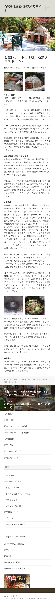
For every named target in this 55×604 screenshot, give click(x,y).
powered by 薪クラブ (11, 596)
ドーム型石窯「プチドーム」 (18, 494)
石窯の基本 (9, 414)
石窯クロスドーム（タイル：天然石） (32, 68)
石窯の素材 (9, 439)
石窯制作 (8, 556)
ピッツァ (9, 518)
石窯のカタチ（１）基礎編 (15, 426)
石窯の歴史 (9, 420)
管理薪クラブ (26, 380)
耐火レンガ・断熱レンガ (14, 562)
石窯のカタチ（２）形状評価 (16, 432)
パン (8, 530)
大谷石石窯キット (13, 500)
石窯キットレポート (12, 481)
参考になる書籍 (11, 458)
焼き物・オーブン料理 (15, 524)
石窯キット (9, 550)
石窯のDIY (8, 445)
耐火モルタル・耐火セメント (16, 568)
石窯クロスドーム (41, 380)
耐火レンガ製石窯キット (16, 506)
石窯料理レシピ (11, 512)
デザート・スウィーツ (15, 537)
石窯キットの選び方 (12, 451)
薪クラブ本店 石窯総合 (14, 544)
